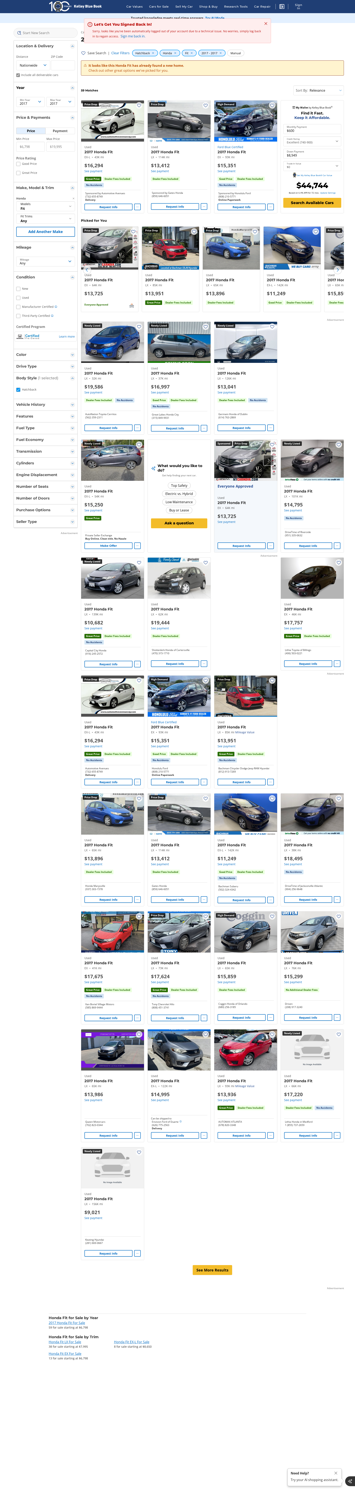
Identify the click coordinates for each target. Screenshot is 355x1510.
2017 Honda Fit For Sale (67, 1323)
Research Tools (236, 6)
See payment (93, 171)
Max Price (53, 139)
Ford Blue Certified (230, 147)
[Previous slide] (87, 270)
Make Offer (108, 546)
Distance (22, 57)
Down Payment (295, 151)
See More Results (212, 1270)
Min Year (25, 100)
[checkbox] (26, 164)
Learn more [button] (67, 336)
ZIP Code (57, 57)
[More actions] (137, 207)
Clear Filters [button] (120, 53)
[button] (281, 7)
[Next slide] (338, 270)
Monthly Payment (297, 127)
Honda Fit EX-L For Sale (131, 1342)
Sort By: (302, 90)
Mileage (24, 259)
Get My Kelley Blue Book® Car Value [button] (314, 175)
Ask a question (179, 523)
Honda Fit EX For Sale (65, 1353)
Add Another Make (45, 231)
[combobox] (46, 33)
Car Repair (262, 6)
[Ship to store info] (180, 1122)
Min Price (22, 139)
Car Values (134, 6)
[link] (94, 185)
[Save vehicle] (139, 105)
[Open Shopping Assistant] (350, 1481)
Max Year (55, 100)
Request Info (108, 207)
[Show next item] (268, 460)
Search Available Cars (312, 203)
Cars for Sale (159, 6)
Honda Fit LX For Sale (65, 1342)
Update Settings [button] (328, 192)
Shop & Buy (208, 6)
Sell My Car (184, 6)
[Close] (335, 1473)
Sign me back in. (133, 36)
